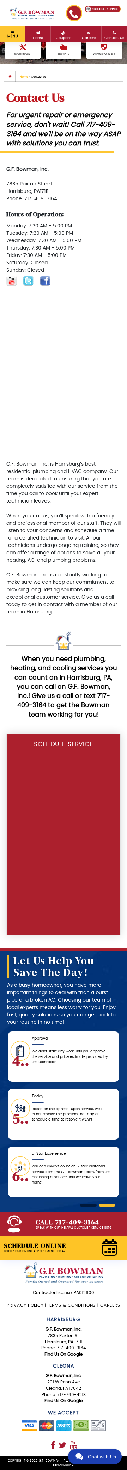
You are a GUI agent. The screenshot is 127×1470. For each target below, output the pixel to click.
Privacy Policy (25, 1305)
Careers (109, 1305)
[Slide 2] (107, 1205)
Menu (12, 36)
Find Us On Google (63, 1354)
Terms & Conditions (71, 1305)
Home (24, 76)
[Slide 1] (88, 1205)
